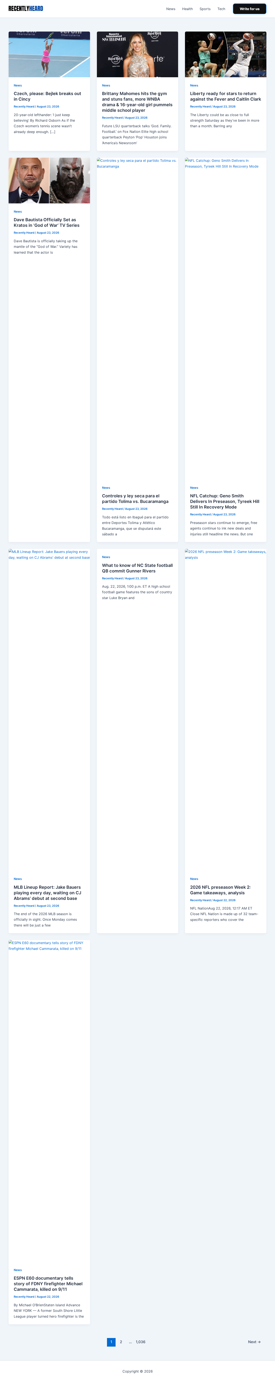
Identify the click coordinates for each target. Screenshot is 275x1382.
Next (254, 1342)
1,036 (140, 1342)
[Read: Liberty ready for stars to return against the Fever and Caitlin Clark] (225, 54)
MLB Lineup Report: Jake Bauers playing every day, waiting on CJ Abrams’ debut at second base (47, 893)
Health (187, 9)
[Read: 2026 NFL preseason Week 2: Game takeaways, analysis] (225, 709)
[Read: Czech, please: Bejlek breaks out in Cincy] (49, 54)
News (170, 9)
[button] (249, 8)
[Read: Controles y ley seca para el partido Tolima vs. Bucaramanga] (137, 318)
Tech (221, 9)
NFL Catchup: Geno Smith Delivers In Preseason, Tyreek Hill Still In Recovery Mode (224, 501)
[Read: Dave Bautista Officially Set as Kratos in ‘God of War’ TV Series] (49, 180)
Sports (205, 9)
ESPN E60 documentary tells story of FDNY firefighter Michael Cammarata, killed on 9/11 (48, 1284)
